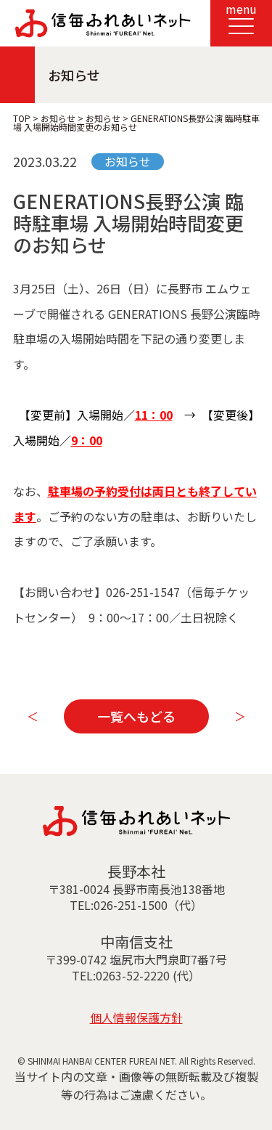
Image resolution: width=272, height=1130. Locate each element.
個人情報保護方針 (136, 1017)
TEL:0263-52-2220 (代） (136, 975)
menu (241, 8)
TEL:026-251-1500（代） (136, 905)
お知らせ (127, 161)
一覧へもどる (136, 716)
